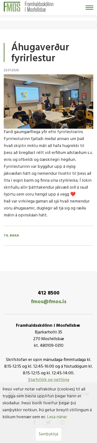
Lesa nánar (57, 417)
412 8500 (48, 293)
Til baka (11, 235)
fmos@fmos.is (48, 301)
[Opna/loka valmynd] (89, 7)
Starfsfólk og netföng (48, 380)
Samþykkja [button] (48, 434)
